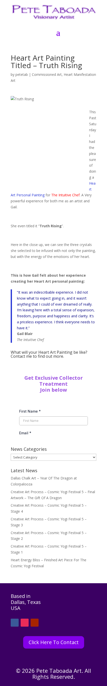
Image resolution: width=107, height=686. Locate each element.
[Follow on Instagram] (25, 623)
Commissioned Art (47, 74)
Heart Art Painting (55, 352)
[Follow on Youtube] (35, 623)
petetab (21, 74)
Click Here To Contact (54, 642)
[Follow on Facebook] (15, 623)
